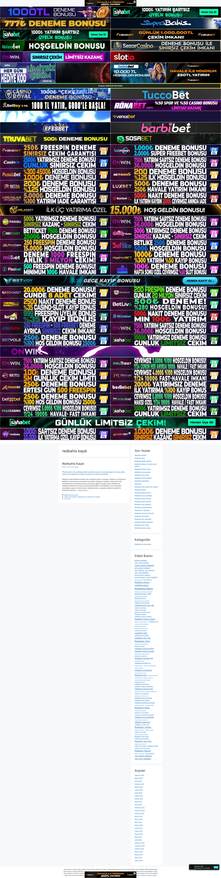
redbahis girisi (141, 633)
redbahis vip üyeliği (149, 730)
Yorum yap (67, 498)
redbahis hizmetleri (139, 667)
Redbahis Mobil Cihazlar (143, 461)
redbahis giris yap (142, 638)
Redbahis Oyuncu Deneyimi (144, 513)
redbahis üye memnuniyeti (142, 748)
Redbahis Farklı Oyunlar (143, 501)
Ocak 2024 (138, 828)
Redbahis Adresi (140, 455)
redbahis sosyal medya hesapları (144, 715)
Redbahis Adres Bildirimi (143, 507)
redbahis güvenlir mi (142, 663)
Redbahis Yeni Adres (142, 736)
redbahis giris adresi (140, 630)
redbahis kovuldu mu (148, 677)
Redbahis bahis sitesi (143, 594)
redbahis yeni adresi (142, 739)
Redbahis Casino (140, 614)
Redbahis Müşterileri (142, 481)
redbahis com (153, 621)
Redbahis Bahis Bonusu (143, 493)
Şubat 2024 (139, 825)
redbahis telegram (142, 722)
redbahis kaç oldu (139, 677)
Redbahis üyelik (152, 746)
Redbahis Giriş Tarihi (142, 525)
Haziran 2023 (139, 849)
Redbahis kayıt (141, 675)
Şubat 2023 (139, 860)
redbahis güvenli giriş (139, 661)
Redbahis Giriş (140, 458)
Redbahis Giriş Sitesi (142, 475)
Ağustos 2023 (139, 843)
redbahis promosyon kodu (145, 703)
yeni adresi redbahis (143, 756)
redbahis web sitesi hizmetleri (141, 734)
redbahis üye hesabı (140, 746)
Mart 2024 (138, 822)
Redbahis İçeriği (140, 490)
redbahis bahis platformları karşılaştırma (144, 591)
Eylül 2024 (138, 804)
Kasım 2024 (139, 799)
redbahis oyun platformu (142, 693)
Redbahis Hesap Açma (143, 469)
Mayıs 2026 (139, 778)
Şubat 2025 (139, 790)
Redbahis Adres (142, 582)
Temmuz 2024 (140, 810)
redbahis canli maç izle (144, 605)
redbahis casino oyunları (143, 616)
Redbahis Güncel (139, 646)
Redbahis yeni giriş (143, 741)
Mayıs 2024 (139, 816)
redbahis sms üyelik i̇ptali (140, 710)
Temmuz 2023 (140, 846)
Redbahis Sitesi (142, 708)
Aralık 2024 (139, 796)
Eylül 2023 (138, 840)
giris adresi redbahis (143, 568)
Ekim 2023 (138, 837)
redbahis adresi (142, 585)
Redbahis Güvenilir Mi (144, 658)
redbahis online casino (140, 691)
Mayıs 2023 (139, 851)
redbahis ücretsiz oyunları (140, 744)
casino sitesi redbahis (144, 565)
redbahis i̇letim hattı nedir (140, 672)
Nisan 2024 (139, 819)
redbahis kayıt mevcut (153, 675)
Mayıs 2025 (139, 787)
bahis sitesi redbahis (142, 563)
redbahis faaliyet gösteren (140, 626)
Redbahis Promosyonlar (71, 495)
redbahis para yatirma (143, 698)
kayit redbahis (152, 577)
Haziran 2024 (139, 813)
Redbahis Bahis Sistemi (143, 498)
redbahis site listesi (149, 705)
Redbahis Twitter (143, 727)
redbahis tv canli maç (142, 724)
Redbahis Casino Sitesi (145, 619)
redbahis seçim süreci (139, 705)
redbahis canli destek (142, 603)
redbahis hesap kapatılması (150, 665)
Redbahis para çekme (142, 700)
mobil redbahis (147, 579)
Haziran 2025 (139, 784)
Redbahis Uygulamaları (143, 472)
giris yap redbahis (142, 573)
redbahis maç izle (140, 682)
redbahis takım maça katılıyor (141, 719)
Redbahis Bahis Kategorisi (144, 522)
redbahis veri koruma (139, 730)
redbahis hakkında (139, 665)
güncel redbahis (140, 577)
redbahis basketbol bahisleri (141, 596)
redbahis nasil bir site (144, 689)
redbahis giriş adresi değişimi (141, 644)
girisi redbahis (139, 570)
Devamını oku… (83, 490)
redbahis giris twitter (142, 635)
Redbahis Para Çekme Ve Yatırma (146, 487)
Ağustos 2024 (139, 807)
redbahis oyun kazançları (150, 691)
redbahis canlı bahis (140, 608)
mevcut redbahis (138, 579)
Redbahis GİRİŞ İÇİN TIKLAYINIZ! (110, 86)
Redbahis (138, 484)
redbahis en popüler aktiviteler (141, 624)
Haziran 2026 (139, 775)
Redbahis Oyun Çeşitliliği (143, 495)
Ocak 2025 (138, 793)
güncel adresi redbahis (142, 575)
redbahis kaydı (82, 496)
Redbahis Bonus (140, 598)
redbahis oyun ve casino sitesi (141, 695)
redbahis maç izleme (142, 684)
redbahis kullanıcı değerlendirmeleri (142, 680)
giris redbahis (149, 570)
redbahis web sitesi (140, 732)
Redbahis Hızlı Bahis (142, 516)
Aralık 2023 (139, 831)
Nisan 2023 (139, 854)
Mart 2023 (138, 857)
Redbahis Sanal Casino (143, 528)
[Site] (55, 150)
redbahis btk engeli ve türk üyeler (142, 600)
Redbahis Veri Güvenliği (143, 519)
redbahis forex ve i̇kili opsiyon (141, 628)
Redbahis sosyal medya (142, 712)
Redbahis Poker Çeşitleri (143, 478)
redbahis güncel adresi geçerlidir (142, 653)
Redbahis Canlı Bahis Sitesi (142, 612)
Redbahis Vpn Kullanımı (143, 504)
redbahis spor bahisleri (93, 496)
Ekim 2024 (138, 802)
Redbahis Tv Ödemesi (142, 510)
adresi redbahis (141, 560)
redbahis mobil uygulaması (144, 686)
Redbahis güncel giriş (141, 656)
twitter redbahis (149, 753)
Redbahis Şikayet (143, 751)
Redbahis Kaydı (73, 463)
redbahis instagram (143, 670)
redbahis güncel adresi (144, 651)
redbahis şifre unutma (139, 753)
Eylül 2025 (138, 781)
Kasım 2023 (139, 834)
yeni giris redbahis (143, 759)
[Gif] (110, 209)
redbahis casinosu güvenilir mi (141, 621)
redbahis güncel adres (70, 496)
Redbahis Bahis (144, 588)
